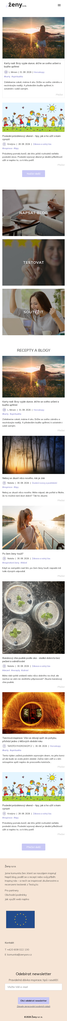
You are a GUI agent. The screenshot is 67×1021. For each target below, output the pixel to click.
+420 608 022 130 (18, 949)
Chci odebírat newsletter (33, 1000)
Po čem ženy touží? (12, 553)
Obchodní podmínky (16, 894)
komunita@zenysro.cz (19, 954)
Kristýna (11, 144)
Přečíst (61, 164)
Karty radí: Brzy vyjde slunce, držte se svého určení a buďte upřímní (32, 65)
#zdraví (24, 670)
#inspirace (7, 487)
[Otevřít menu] (59, 5)
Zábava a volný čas (41, 558)
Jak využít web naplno (17, 899)
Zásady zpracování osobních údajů (33, 1006)
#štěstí (24, 562)
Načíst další (33, 173)
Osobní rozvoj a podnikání (44, 483)
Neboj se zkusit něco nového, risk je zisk (23, 478)
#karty (5, 414)
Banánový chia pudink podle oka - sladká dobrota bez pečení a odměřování (31, 660)
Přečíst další (33, 847)
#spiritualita (15, 414)
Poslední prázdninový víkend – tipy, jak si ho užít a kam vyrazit (31, 138)
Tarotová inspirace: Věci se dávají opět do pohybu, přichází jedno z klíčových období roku (29, 739)
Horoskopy (39, 410)
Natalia (10, 483)
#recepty (15, 670)
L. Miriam (13, 72)
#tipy (16, 487)
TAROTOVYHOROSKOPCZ (19, 746)
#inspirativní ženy (10, 562)
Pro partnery (12, 890)
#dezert (6, 670)
